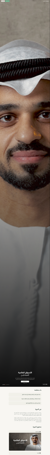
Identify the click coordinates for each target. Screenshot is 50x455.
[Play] (25, 441)
